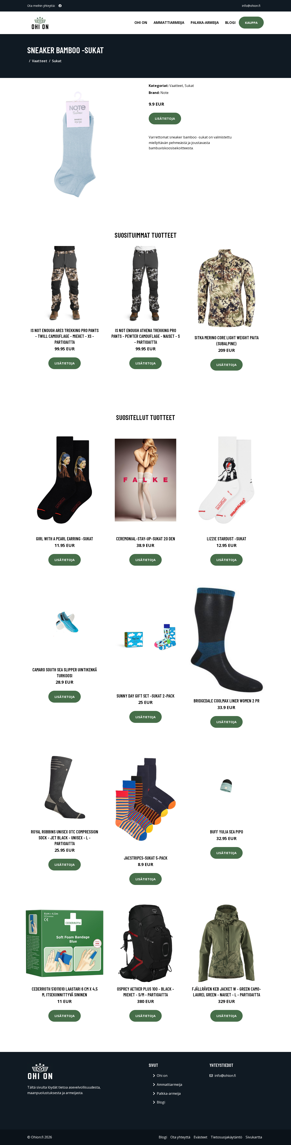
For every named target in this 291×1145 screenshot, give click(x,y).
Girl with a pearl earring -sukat (64, 538)
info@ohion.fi (251, 6)
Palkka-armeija (205, 22)
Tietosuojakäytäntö (226, 1137)
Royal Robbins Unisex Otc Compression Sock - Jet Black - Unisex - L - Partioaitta (64, 837)
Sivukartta (254, 1137)
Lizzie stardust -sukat (226, 538)
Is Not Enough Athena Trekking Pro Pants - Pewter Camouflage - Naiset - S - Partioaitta (145, 336)
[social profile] (60, 6)
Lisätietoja (165, 118)
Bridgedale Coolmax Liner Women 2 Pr (226, 700)
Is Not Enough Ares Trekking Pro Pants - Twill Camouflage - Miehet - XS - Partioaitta (65, 336)
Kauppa (251, 22)
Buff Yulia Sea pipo (226, 831)
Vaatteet (39, 61)
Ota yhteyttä (180, 1137)
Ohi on (140, 22)
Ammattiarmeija (169, 22)
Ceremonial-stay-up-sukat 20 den (145, 538)
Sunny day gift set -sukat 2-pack (145, 695)
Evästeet (200, 1137)
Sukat (57, 61)
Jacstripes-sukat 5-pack (145, 857)
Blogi (230, 22)
